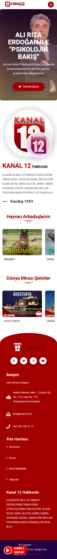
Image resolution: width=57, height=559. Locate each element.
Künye (12, 457)
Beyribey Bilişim (36, 554)
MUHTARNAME (17, 468)
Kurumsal (14, 446)
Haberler (14, 479)
